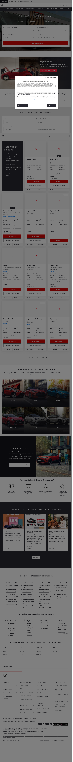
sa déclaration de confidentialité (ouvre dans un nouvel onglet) (40, 83)
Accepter (51, 105)
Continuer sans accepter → (51, 77)
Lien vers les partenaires (21, 101)
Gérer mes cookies (22, 105)
